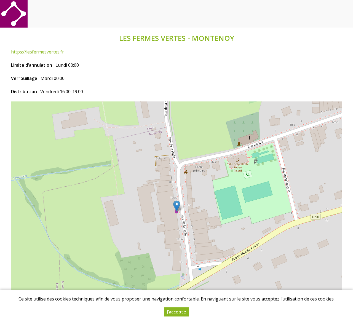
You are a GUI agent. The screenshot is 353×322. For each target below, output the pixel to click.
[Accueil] (14, 14)
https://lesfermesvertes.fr (37, 52)
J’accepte (176, 312)
